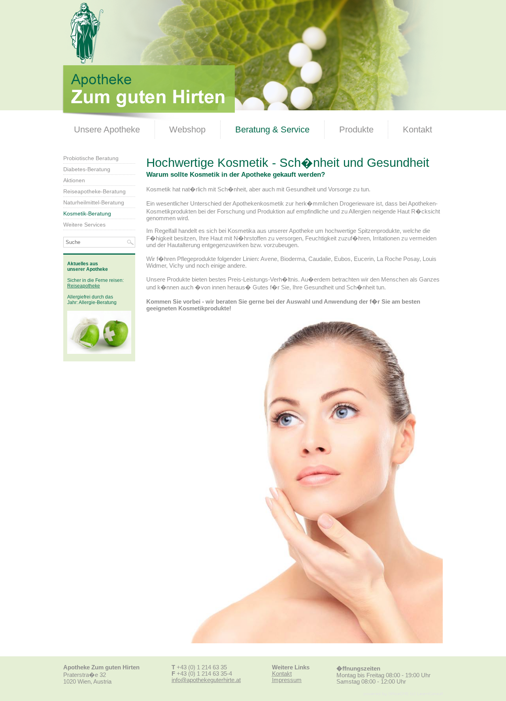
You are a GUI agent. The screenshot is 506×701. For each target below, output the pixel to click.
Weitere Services (84, 224)
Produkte (356, 129)
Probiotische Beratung (91, 158)
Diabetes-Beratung (86, 169)
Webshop (187, 129)
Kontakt (417, 129)
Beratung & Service (272, 129)
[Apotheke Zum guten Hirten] (148, 119)
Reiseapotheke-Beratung (94, 191)
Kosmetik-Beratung (87, 213)
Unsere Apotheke (107, 129)
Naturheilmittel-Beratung (93, 202)
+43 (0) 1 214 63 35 (202, 667)
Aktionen (74, 180)
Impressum (287, 680)
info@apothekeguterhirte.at (206, 680)
